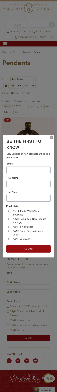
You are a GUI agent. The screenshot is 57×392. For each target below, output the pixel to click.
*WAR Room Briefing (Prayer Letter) (28, 232)
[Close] (51, 137)
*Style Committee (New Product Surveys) (29, 220)
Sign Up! (28, 249)
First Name (12, 178)
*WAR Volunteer (21, 239)
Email (9, 163)
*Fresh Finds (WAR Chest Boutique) (26, 212)
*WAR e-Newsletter (23, 226)
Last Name (12, 192)
